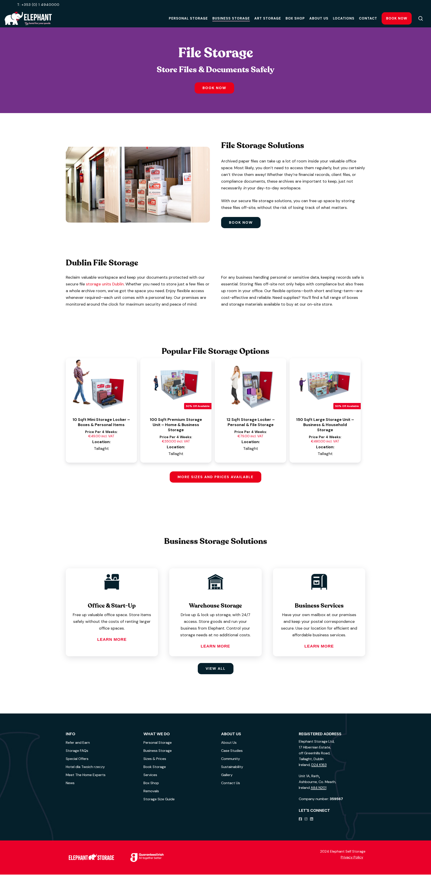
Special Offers (77, 758)
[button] (214, 88)
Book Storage (154, 766)
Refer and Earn (78, 742)
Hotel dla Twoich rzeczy (85, 766)
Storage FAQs (77, 750)
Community (230, 758)
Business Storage (157, 750)
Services (150, 774)
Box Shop (151, 783)
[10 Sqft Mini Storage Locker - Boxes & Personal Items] (101, 384)
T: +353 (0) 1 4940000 (38, 4)
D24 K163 (319, 764)
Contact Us (230, 783)
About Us (229, 742)
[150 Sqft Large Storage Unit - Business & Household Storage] (325, 384)
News (70, 783)
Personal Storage (157, 742)
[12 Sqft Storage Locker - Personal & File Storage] (250, 384)
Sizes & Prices (154, 758)
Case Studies (232, 750)
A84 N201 (318, 787)
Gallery (227, 774)
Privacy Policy (352, 857)
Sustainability (232, 766)
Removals (151, 791)
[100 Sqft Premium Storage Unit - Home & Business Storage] (175, 384)
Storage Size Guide (159, 799)
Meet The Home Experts (86, 774)
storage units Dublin (105, 284)
